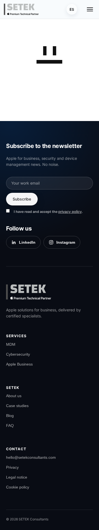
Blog (10, 415)
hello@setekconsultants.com (31, 457)
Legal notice (16, 477)
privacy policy (70, 211)
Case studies (17, 405)
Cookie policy (17, 487)
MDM (10, 344)
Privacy (12, 467)
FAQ (10, 425)
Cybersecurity (18, 354)
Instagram (65, 242)
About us (13, 396)
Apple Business (19, 364)
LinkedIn (27, 242)
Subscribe (22, 199)
